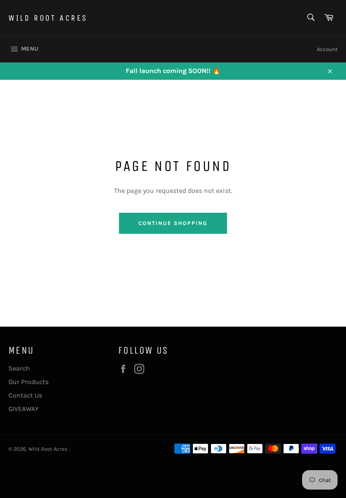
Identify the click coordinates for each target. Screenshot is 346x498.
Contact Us (25, 395)
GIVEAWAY (23, 409)
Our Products (28, 382)
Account (327, 49)
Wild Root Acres (48, 18)
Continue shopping (172, 223)
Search (19, 368)
